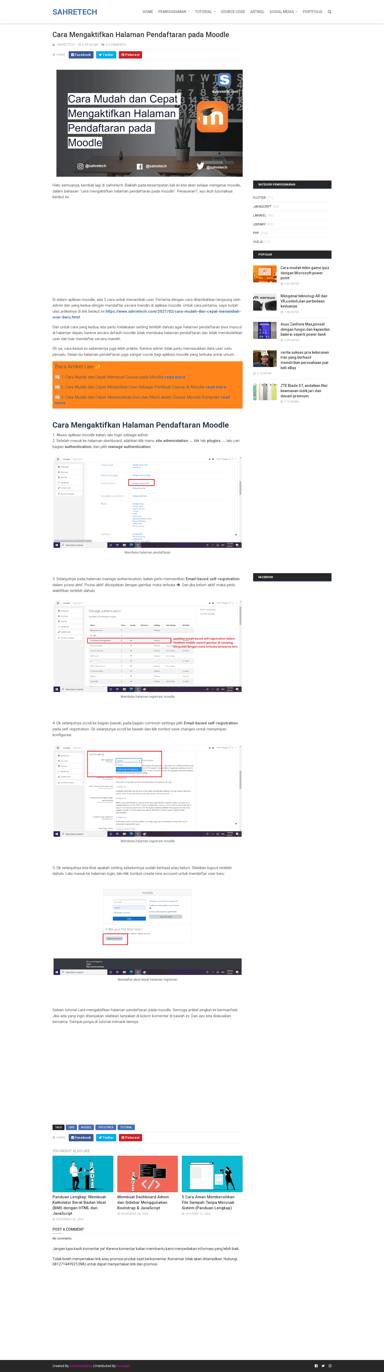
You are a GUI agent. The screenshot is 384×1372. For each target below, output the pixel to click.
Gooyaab (123, 1366)
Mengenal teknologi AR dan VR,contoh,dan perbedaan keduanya (304, 301)
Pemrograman (172, 12)
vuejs (258, 242)
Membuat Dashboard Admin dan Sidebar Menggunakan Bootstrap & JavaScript (143, 1202)
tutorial (126, 1127)
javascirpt (262, 206)
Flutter (259, 198)
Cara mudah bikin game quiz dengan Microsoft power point (305, 273)
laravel (259, 215)
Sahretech (75, 11)
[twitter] (323, 1366)
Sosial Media (282, 12)
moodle (86, 1127)
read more (175, 377)
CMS (71, 1127)
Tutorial (203, 12)
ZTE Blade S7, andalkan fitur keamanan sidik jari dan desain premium (304, 390)
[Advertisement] (148, 240)
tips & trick (106, 1127)
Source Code (233, 12)
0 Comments (116, 44)
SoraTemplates (80, 1366)
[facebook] (316, 1366)
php (256, 233)
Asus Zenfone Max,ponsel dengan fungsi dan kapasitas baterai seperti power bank (305, 329)
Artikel (257, 12)
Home (148, 12)
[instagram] (329, 1366)
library (259, 224)
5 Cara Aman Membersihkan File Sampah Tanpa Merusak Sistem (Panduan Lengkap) (208, 1202)
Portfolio (312, 12)
